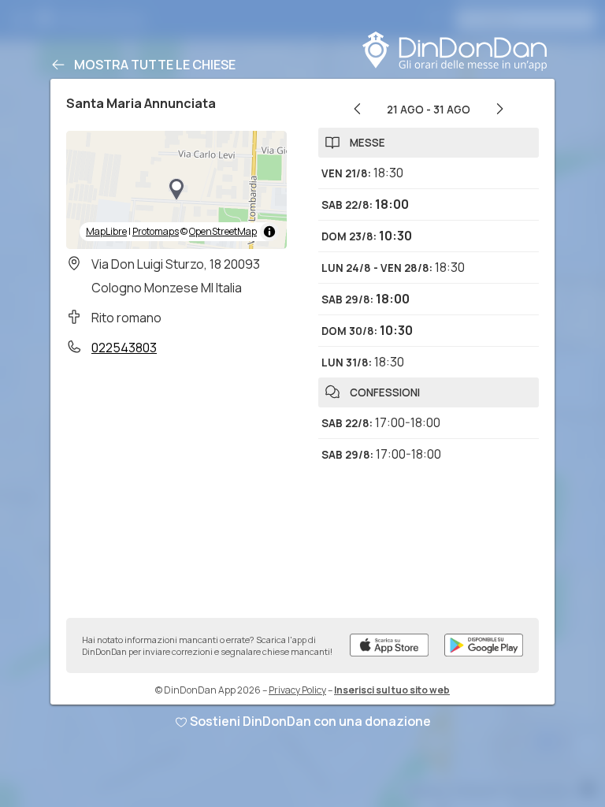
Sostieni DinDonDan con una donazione (310, 721)
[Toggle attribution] (269, 231)
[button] (176, 190)
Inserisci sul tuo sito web (392, 690)
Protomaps (155, 231)
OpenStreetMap (223, 231)
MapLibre (106, 231)
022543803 (124, 347)
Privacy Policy (297, 690)
